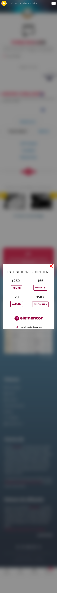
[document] (28, 296)
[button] (51, 266)
